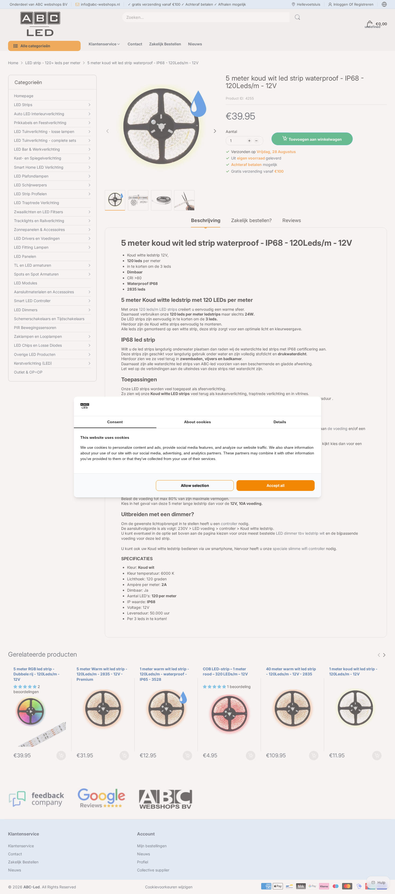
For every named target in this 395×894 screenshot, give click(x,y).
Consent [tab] (115, 422)
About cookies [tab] (197, 422)
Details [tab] (280, 422)
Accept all (276, 485)
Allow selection (195, 485)
